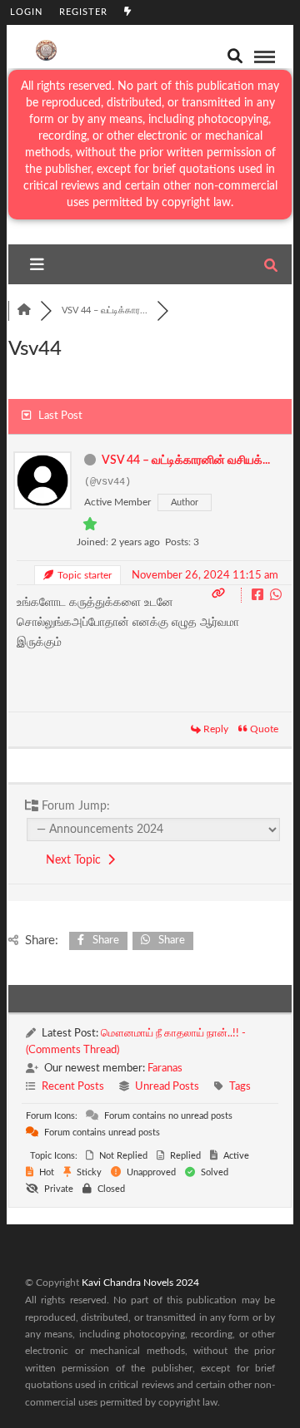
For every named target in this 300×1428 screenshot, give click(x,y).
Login (26, 12)
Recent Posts (73, 1086)
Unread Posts (167, 1086)
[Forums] (24, 310)
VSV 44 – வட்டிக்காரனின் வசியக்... (186, 460)
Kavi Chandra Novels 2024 (140, 1283)
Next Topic (77, 860)
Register (83, 12)
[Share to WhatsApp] (275, 596)
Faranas (165, 1068)
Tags (240, 1086)
